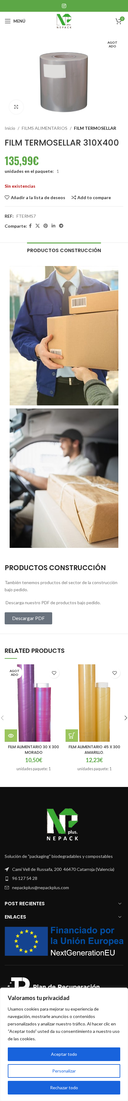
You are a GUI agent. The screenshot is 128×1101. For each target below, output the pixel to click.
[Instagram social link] (64, 6)
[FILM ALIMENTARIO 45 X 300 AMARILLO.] (94, 703)
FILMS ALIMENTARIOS (44, 128)
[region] (64, 1044)
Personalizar (64, 1070)
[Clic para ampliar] (16, 107)
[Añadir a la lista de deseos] (53, 672)
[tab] (64, 249)
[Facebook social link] (30, 226)
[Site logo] (63, 20)
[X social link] (38, 226)
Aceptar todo (64, 1054)
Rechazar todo (64, 1087)
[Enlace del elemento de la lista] (64, 878)
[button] (72, 735)
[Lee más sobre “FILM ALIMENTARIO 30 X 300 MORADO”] (11, 735)
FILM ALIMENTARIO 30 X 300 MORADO (33, 749)
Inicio (10, 128)
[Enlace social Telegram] (61, 226)
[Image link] (64, 824)
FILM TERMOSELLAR (95, 128)
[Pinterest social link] (46, 226)
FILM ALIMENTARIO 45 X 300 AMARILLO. (94, 749)
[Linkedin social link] (53, 226)
